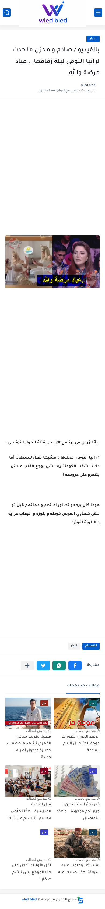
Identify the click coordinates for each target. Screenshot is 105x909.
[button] (75, 665)
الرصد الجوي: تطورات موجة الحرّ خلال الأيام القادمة (81, 744)
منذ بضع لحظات (85, 731)
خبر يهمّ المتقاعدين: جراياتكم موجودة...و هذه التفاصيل (78, 812)
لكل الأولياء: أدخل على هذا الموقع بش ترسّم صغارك (31, 873)
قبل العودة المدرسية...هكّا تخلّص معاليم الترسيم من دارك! (28, 812)
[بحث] (7, 12)
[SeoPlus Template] (80, 900)
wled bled (29, 900)
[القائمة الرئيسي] (98, 12)
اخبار (93, 39)
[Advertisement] (52, 161)
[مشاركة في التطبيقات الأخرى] (27, 665)
